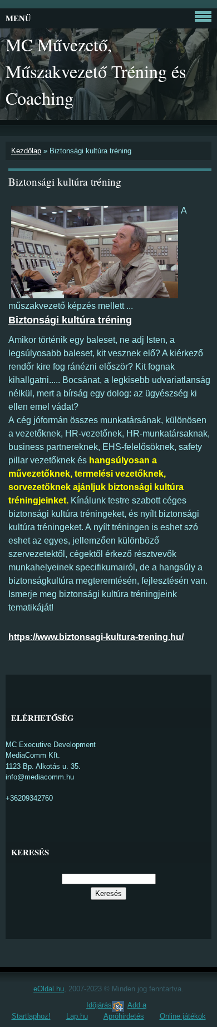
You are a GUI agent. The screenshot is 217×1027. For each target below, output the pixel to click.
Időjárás (99, 1005)
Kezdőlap (26, 151)
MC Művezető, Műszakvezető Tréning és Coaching (96, 71)
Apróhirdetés (123, 1016)
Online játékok (183, 1016)
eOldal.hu (48, 989)
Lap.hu (77, 1016)
